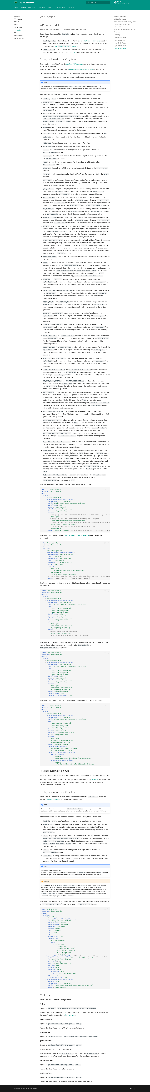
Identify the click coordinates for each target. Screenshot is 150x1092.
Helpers (50, 7)
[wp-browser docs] (16, 2)
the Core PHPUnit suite (92, 41)
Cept (75, 52)
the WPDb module (53, 799)
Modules (23, 7)
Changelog (71, 7)
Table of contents (120, 16)
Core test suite (70, 1015)
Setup (16, 7)
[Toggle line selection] (105, 489)
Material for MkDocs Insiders (29, 1088)
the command (66, 46)
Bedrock (95, 780)
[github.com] (134, 1088)
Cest (71, 52)
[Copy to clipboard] (108, 489)
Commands (41, 7)
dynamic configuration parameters (76, 535)
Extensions (31, 7)
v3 (77, 7)
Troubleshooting (60, 7)
